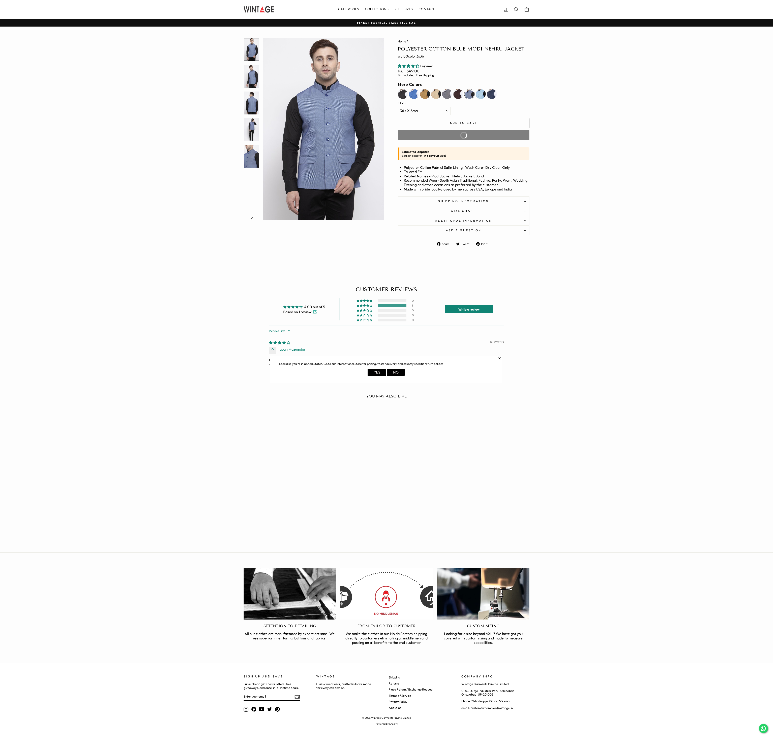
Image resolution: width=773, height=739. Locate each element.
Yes (377, 372)
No (396, 372)
